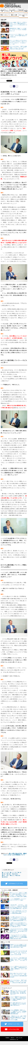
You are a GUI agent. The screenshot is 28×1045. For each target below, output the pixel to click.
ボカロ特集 (12, 11)
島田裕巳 (16, 874)
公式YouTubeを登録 (13, 1029)
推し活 (12, 875)
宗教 (4, 874)
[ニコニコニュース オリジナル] (10, 5)
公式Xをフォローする (13, 1024)
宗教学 (9, 874)
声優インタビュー (4, 15)
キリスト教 (14, 872)
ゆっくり (16, 10)
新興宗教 (5, 877)
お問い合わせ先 (19, 1037)
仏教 (20, 872)
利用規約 (7, 1037)
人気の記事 (2, 11)
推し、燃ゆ (6, 875)
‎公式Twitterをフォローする (15, 883)
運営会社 (12, 1037)
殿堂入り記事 (14, 15)
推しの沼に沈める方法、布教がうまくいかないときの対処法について (15, 854)
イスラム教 (6, 872)
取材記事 (21, 10)
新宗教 (18, 875)
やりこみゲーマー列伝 (23, 15)
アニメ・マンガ (7, 11)
